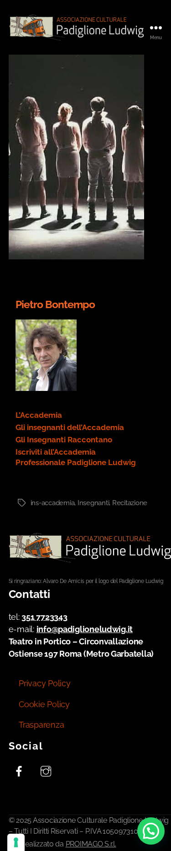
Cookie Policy (44, 704)
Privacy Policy (44, 683)
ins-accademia (53, 503)
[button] (151, 831)
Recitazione (129, 503)
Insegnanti (93, 503)
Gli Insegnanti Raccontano (64, 439)
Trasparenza (41, 724)
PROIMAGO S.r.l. (91, 844)
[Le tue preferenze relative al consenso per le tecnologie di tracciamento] (16, 842)
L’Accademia (39, 415)
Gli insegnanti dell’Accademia (70, 427)
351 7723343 (44, 617)
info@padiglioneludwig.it (84, 629)
